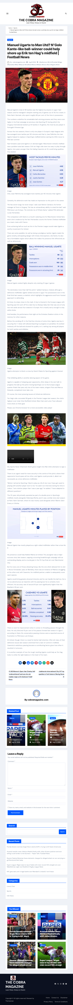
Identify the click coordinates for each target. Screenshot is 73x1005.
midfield (28, 65)
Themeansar (10, 1001)
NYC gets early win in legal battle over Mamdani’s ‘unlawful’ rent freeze (30, 872)
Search (12, 826)
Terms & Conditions (61, 1002)
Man (17, 65)
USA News (10, 896)
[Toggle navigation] (7, 13)
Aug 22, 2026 (16, 742)
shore (44, 65)
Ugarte (53, 65)
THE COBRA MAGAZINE (36, 20)
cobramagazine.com (19, 62)
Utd (58, 65)
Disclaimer (64, 998)
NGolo (39, 65)
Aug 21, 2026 (36, 742)
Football (55, 62)
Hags (60, 62)
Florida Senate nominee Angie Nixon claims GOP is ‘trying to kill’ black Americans (34, 847)
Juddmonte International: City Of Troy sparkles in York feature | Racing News (51, 672)
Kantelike (11, 65)
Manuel (22, 65)
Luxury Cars (11, 886)
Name (10, 788)
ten (49, 65)
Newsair (29, 998)
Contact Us (55, 998)
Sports (10, 40)
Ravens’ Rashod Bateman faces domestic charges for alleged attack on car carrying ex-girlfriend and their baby (21, 965)
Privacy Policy (48, 1002)
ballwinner (43, 62)
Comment (11, 761)
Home (48, 998)
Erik (50, 62)
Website (10, 801)
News (34, 65)
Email (10, 795)
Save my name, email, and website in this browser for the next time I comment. (34, 807)
